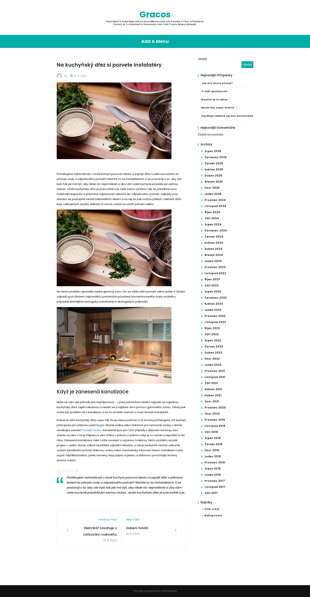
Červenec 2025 (216, 157)
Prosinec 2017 (215, 481)
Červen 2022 (214, 346)
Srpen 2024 (213, 224)
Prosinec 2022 (215, 316)
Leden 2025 (213, 194)
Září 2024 (212, 218)
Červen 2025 (214, 163)
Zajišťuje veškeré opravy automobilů (227, 116)
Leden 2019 (213, 456)
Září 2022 (212, 334)
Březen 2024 (214, 255)
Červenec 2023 (216, 297)
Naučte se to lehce (214, 99)
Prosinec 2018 (215, 462)
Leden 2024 (213, 261)
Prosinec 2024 (215, 200)
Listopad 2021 (215, 377)
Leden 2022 (213, 365)
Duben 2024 (213, 249)
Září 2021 (211, 383)
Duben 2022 (213, 352)
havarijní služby (92, 430)
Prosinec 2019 (215, 420)
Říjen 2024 (212, 212)
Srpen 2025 (213, 151)
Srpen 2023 (213, 291)
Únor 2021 (212, 401)
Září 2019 (211, 432)
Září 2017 (211, 493)
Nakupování (213, 515)
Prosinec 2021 (215, 371)
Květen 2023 (214, 304)
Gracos (155, 14)
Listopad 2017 (215, 487)
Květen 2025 (214, 169)
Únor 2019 (212, 450)
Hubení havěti (137, 528)
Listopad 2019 (215, 426)
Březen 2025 (214, 181)
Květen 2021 (213, 389)
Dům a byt (212, 509)
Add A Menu (155, 41)
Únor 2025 (212, 188)
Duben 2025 (213, 175)
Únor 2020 (212, 413)
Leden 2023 (213, 310)
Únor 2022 (212, 359)
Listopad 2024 (215, 206)
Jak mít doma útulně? (217, 83)
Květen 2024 (214, 243)
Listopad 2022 (215, 322)
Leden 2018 (213, 475)
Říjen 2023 (212, 279)
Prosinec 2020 (215, 407)
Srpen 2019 (213, 438)
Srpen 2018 (213, 468)
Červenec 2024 (216, 230)
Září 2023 (212, 285)
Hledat (202, 59)
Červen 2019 (213, 444)
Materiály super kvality (217, 107)
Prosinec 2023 (215, 267)
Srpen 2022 (213, 340)
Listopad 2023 (215, 273)
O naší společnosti (214, 91)
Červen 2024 (214, 236)
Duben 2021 (213, 395)
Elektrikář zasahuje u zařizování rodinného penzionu (100, 532)
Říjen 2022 (212, 328)
